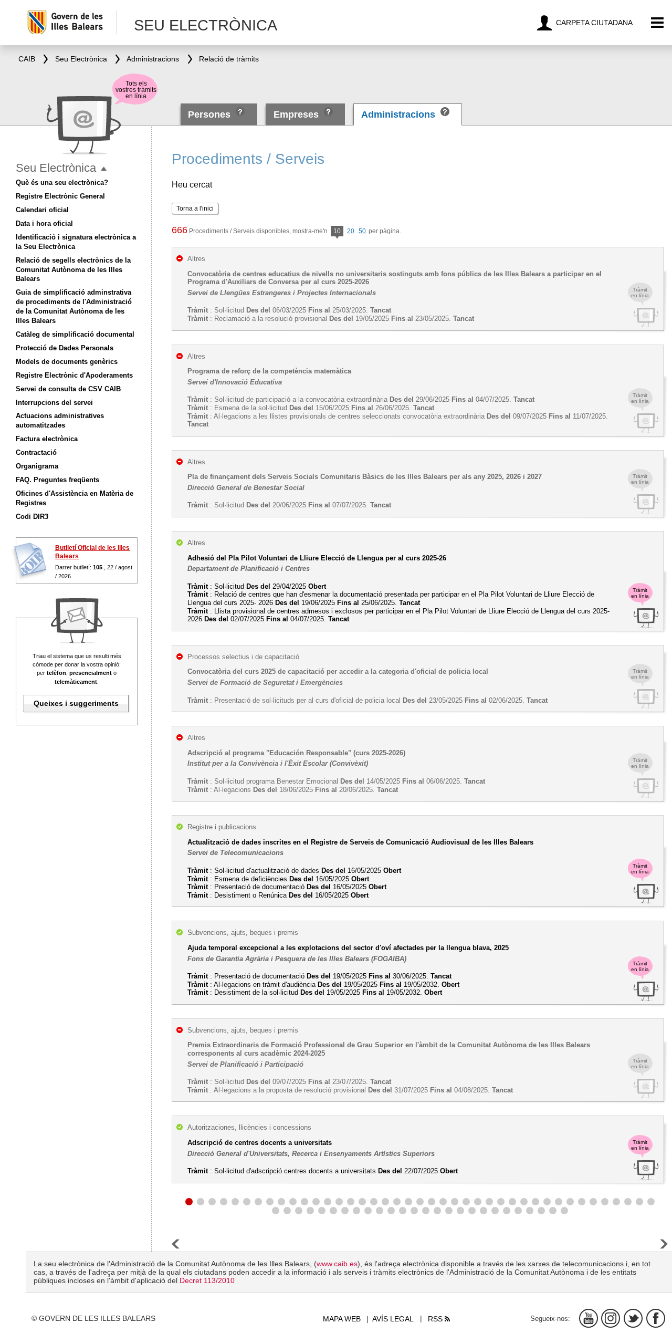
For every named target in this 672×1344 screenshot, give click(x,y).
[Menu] (657, 22)
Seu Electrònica (56, 167)
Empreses (296, 114)
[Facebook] (655, 1318)
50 (362, 231)
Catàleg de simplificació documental (75, 334)
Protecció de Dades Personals (64, 348)
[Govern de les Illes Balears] (71, 22)
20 (350, 231)
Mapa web (342, 1319)
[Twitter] (633, 1318)
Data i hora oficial (44, 223)
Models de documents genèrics (67, 362)
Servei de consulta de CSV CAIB (68, 389)
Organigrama (37, 466)
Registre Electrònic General (60, 196)
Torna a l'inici (195, 208)
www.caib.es (337, 1263)
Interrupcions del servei (54, 403)
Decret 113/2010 (207, 1280)
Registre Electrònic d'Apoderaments (74, 375)
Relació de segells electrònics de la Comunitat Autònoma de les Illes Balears (73, 269)
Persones (210, 114)
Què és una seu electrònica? (62, 182)
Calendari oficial (42, 210)
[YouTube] (588, 1318)
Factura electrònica (47, 439)
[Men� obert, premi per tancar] (103, 168)
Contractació (36, 452)
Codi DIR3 (32, 516)
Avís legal (393, 1319)
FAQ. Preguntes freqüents (57, 480)
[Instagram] (610, 1318)
